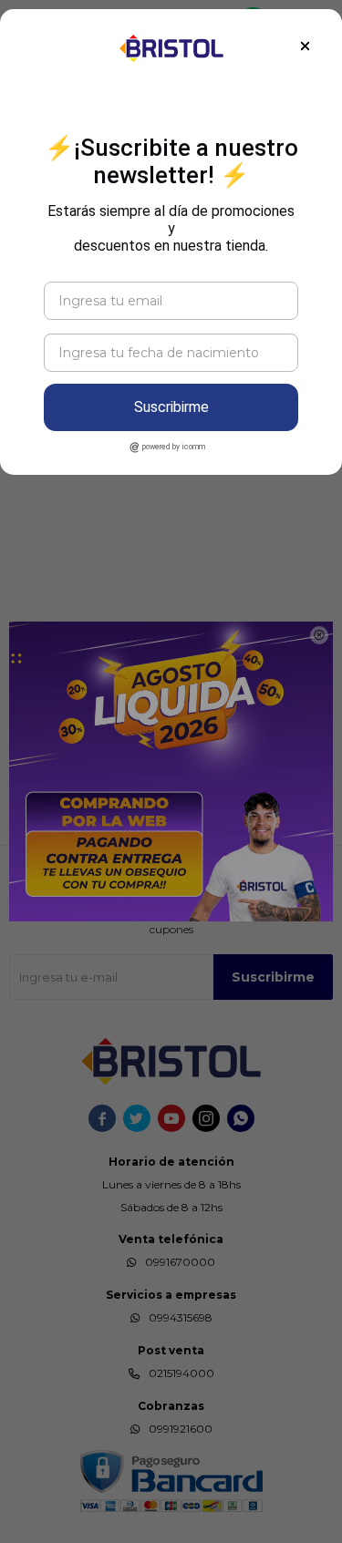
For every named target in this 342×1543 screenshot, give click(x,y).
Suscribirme (171, 407)
